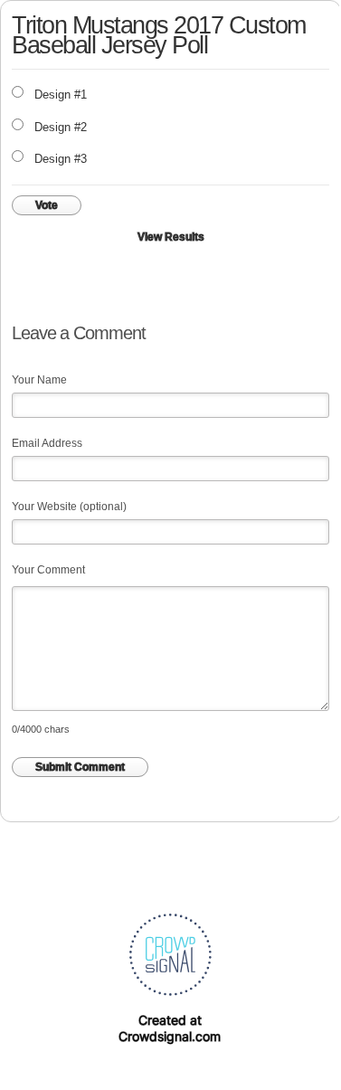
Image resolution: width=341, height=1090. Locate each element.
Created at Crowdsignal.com (169, 1028)
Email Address (47, 443)
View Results (170, 237)
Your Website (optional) (69, 506)
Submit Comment (80, 767)
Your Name (39, 380)
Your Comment (48, 570)
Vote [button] (46, 205)
